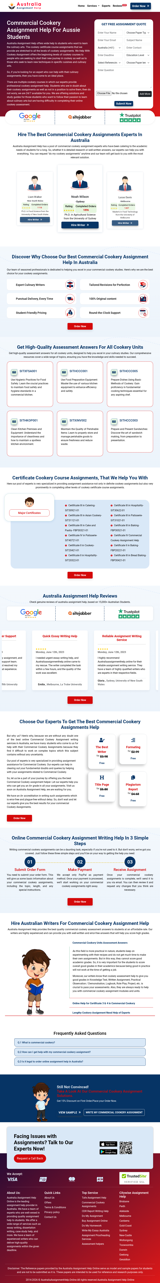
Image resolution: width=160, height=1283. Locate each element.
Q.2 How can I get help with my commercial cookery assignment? (54, 1052)
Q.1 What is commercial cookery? (36, 1042)
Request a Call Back (30, 1158)
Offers (47, 1202)
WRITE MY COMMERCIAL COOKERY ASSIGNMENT (114, 1112)
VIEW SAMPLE (68, 1112)
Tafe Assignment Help (94, 1197)
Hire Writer (33, 219)
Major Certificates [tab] (29, 513)
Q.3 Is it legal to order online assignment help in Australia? (50, 1061)
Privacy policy (52, 1212)
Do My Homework (92, 1225)
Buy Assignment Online (95, 1220)
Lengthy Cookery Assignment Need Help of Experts (101, 1012)
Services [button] (92, 5)
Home (81, 5)
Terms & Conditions (55, 1207)
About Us (49, 1197)
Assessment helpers (93, 1243)
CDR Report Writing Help (95, 1211)
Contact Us (50, 1217)
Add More (145, 93)
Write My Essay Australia (95, 1230)
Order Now (138, 6)
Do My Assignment (92, 1215)
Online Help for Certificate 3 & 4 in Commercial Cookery (103, 1003)
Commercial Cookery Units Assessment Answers (100, 942)
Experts (106, 5)
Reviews (119, 5)
